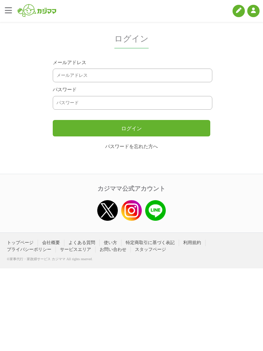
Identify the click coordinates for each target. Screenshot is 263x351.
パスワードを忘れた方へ (131, 146)
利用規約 (192, 242)
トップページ (20, 242)
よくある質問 (81, 242)
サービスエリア (75, 249)
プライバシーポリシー (29, 249)
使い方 (110, 242)
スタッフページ (150, 249)
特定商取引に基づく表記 (150, 242)
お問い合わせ (113, 249)
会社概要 (51, 242)
